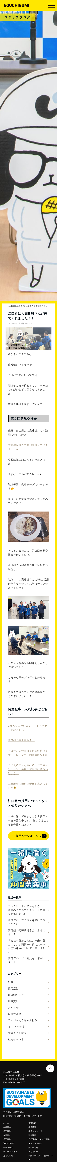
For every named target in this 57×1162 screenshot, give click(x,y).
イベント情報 (16, 1026)
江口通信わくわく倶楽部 (39, 1139)
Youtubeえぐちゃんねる (22, 1020)
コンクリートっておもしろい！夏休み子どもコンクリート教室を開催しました (26, 910)
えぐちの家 (33, 1151)
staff (29, 323)
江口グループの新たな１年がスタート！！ (26, 960)
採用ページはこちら (28, 835)
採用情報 (32, 1127)
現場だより (14, 1013)
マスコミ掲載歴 (17, 1032)
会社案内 (7, 1127)
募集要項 (32, 1135)
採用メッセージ (35, 1131)
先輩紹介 (7, 1135)
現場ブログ (8, 1147)
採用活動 (13, 988)
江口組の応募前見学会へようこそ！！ (26, 932)
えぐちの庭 (8, 1155)
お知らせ (13, 1007)
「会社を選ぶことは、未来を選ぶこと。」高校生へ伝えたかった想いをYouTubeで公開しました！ (27, 946)
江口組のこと (16, 994)
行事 (10, 982)
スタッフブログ (35, 1143)
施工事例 (7, 1131)
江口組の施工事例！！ (21, 740)
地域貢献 (13, 1001)
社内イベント (16, 1039)
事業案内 (32, 1123)
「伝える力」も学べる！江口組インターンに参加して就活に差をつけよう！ (28, 769)
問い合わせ (33, 1147)
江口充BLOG (8, 1143)
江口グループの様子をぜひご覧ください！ (26, 922)
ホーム (6, 1123)
